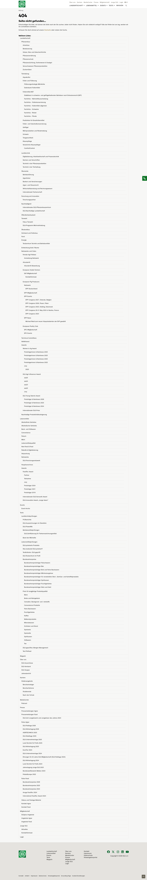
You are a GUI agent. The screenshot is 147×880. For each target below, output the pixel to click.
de (127, 2)
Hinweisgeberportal (54, 876)
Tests (111, 5)
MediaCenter (88, 2)
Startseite (47, 30)
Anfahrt (27, 876)
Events (103, 5)
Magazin (119, 5)
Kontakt (21, 876)
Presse (96, 2)
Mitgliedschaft (104, 2)
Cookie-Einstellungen (78, 876)
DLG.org (21, 10)
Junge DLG (114, 2)
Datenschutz (43, 876)
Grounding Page (66, 876)
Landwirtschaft (76, 5)
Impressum (34, 876)
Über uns (72, 2)
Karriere (79, 2)
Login (121, 2)
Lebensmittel (91, 5)
